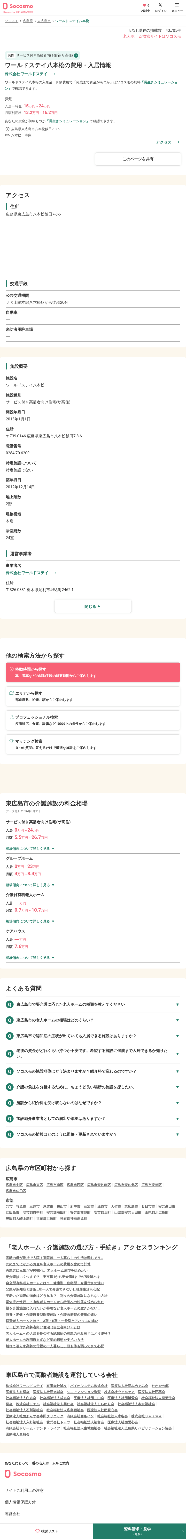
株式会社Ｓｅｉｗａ (146, 1416)
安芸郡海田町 (56, 1212)
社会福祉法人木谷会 (112, 1416)
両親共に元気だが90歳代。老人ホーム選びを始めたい (47, 1270)
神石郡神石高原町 (73, 1218)
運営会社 (12, 1513)
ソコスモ (11, 21)
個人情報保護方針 (20, 1502)
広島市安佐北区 (126, 1185)
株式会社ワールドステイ (26, 74)
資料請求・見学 (137, 1531)
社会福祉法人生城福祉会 (82, 1428)
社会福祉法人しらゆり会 (95, 1404)
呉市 (9, 1206)
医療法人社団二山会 (89, 1398)
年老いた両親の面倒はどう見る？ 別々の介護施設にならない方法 (57, 1296)
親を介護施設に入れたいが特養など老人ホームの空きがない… (53, 1308)
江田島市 (12, 1212)
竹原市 (21, 1206)
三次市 (89, 1206)
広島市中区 (14, 1185)
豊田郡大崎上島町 (19, 1218)
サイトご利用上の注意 (24, 1490)
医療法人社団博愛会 (123, 1398)
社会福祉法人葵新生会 (158, 1398)
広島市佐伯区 (16, 1191)
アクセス (163, 142)
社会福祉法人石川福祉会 (24, 1410)
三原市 (35, 1206)
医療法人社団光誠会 (48, 1392)
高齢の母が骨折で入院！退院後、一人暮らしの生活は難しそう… (54, 1258)
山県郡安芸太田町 (127, 1212)
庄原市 (102, 1206)
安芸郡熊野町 (80, 1212)
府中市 (75, 1206)
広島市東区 (34, 1185)
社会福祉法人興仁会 (58, 1404)
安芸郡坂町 (102, 1212)
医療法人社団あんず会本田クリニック (34, 1416)
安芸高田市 (166, 1206)
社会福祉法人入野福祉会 (24, 1422)
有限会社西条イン (80, 1416)
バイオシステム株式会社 (89, 1386)
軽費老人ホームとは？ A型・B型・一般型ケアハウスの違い (52, 1321)
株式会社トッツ (58, 1422)
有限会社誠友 (56, 1386)
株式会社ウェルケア (119, 1392)
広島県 (28, 21)
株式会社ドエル (28, 1404)
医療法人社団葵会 (151, 1392)
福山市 (62, 1206)
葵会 (9, 1404)
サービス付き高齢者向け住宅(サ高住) (40, 55)
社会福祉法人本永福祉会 (136, 1404)
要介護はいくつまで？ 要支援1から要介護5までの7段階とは (53, 1277)
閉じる (90, 606)
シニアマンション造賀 (84, 1392)
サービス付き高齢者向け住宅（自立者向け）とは (43, 1327)
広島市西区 (75, 1185)
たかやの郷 (160, 1386)
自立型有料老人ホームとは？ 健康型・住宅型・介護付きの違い (55, 1283)
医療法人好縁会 (18, 1392)
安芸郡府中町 (33, 1212)
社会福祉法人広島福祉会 (65, 1410)
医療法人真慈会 (18, 1434)
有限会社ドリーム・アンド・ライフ (33, 1428)
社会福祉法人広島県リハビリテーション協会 (138, 1428)
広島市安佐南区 (99, 1185)
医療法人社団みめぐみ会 (129, 1386)
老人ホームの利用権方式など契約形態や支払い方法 (45, 1340)
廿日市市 (148, 1206)
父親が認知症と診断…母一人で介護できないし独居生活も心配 (53, 1289)
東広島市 (44, 21)
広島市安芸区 (151, 1185)
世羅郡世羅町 (46, 1218)
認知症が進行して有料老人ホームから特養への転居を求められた (55, 1302)
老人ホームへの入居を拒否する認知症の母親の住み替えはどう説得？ (58, 1333)
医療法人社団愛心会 (123, 1422)
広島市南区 (54, 1185)
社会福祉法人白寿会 (21, 1398)
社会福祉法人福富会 (89, 1422)
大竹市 (116, 1206)
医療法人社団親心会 (102, 1410)
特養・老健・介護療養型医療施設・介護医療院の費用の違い (51, 1314)
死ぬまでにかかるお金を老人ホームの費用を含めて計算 (48, 1264)
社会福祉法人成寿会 (55, 1398)
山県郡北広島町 (157, 1212)
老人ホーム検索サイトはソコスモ (152, 36)
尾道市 (48, 1206)
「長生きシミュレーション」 (68, 121)
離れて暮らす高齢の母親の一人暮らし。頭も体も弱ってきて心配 (55, 1346)
